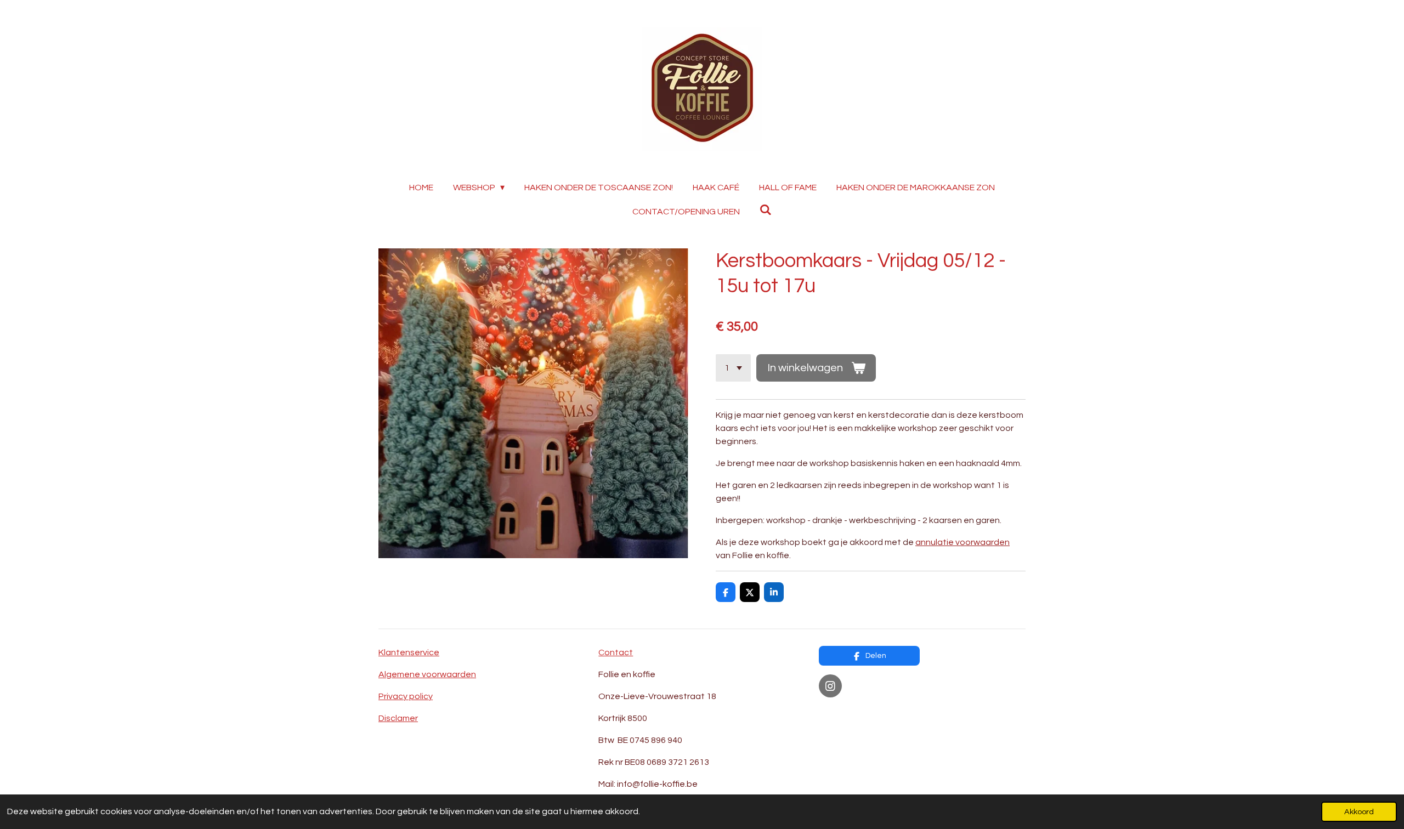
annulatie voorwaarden (962, 542)
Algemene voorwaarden (427, 674)
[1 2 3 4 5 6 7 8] (733, 368)
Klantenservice (408, 652)
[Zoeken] (765, 209)
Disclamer (398, 718)
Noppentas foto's (855, 712)
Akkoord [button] (1359, 812)
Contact (615, 652)
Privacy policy (405, 696)
